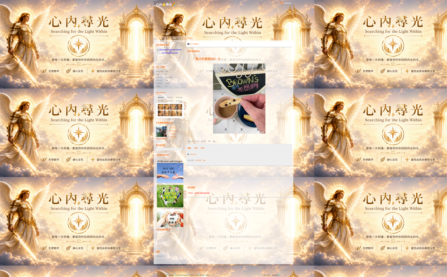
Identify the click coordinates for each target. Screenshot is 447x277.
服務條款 (182, 270)
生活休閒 (198, 160)
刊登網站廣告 (158, 270)
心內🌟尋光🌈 (166, 4)
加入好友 (173, 128)
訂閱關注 (173, 134)
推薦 (189, 148)
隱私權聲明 (200, 270)
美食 (204, 160)
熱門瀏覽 (161, 101)
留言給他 (173, 137)
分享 (196, 148)
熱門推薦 (179, 101)
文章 (161, 38)
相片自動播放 (194, 44)
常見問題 (175, 270)
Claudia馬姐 (161, 139)
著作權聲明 (191, 270)
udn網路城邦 (287, 3)
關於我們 (167, 270)
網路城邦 (275, 275)
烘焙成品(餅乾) (193, 51)
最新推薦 (179, 97)
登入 (264, 275)
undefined (193, 154)
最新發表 (161, 97)
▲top (291, 267)
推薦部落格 (174, 131)
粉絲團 (171, 275)
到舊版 (181, 5)
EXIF (203, 148)
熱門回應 (170, 101)
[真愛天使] (161, 107)
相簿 (174, 38)
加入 (269, 275)
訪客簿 (188, 38)
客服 (206, 270)
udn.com (290, 270)
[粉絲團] (167, 274)
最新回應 (170, 97)
